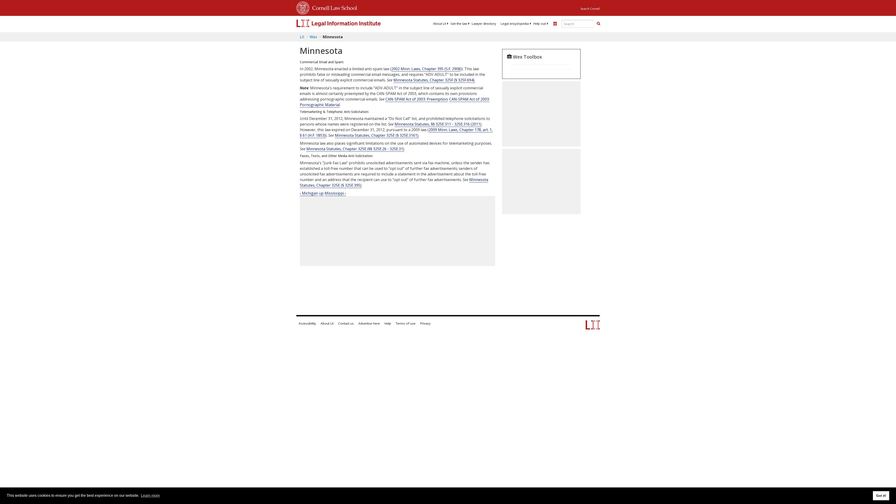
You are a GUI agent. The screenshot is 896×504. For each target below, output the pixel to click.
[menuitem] (439, 23)
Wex (313, 36)
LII (302, 36)
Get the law (459, 23)
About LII (439, 23)
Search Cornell (590, 9)
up (321, 193)
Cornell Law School (333, 7)
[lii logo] (349, 23)
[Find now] (598, 24)
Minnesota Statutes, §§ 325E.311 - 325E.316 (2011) (438, 124)
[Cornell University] (302, 7)
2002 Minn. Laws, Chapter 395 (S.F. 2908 (425, 68)
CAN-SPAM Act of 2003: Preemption (416, 99)
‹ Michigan (309, 193)
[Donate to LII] (555, 23)
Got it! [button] (881, 495)
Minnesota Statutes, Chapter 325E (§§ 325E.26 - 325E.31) (355, 148)
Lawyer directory (484, 23)
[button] (598, 23)
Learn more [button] (150, 495)
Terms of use (406, 323)
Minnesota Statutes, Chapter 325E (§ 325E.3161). (377, 135)
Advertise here (369, 323)
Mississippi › (335, 193)
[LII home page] (592, 327)
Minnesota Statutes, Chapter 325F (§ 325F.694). (434, 80)
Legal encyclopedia (515, 23)
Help (388, 323)
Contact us (346, 323)
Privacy (425, 323)
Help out (539, 23)
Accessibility (307, 323)
